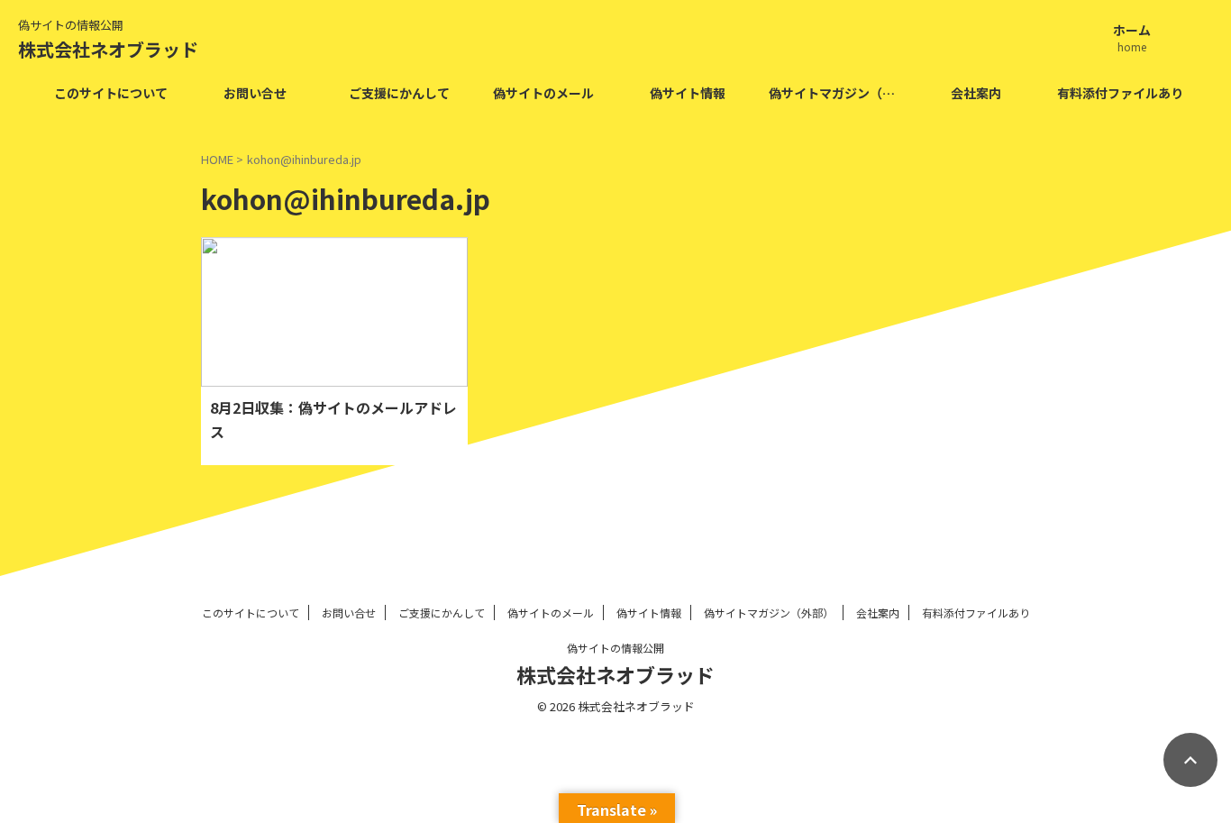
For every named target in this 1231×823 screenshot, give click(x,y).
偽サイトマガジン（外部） (836, 93)
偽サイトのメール (543, 93)
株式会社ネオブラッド (108, 49)
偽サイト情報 (687, 93)
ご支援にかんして (399, 93)
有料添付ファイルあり (1120, 93)
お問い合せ (255, 93)
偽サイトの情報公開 (615, 647)
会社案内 (976, 93)
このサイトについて (111, 93)
